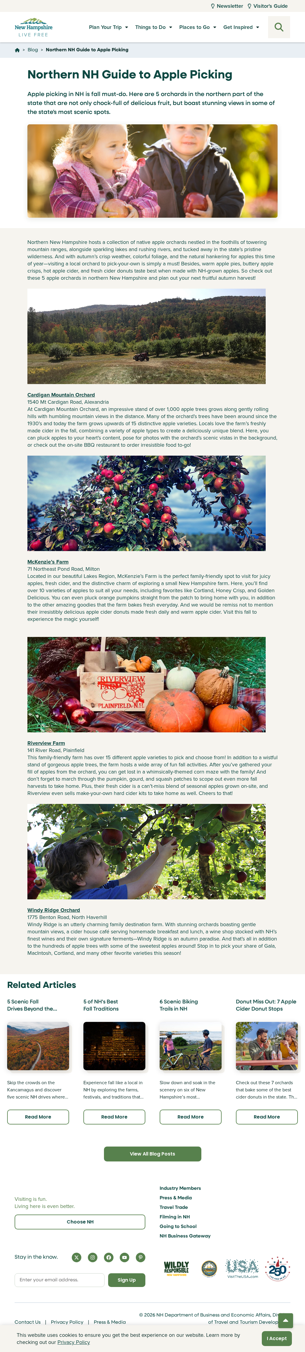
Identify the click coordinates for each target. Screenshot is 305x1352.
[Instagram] (92, 1257)
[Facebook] (108, 1257)
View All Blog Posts (152, 1153)
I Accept (277, 1338)
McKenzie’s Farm (48, 562)
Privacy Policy (67, 1322)
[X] (76, 1257)
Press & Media (176, 1198)
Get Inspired (238, 27)
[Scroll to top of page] (285, 1320)
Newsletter (230, 6)
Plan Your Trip (105, 27)
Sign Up (127, 1280)
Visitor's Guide (270, 6)
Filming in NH (175, 1217)
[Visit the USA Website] (242, 1269)
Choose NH (80, 1221)
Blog (33, 50)
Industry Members (180, 1188)
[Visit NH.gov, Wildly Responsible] (176, 1268)
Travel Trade (174, 1207)
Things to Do (150, 27)
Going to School (178, 1226)
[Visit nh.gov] (209, 1269)
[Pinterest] (140, 1257)
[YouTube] (124, 1257)
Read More (38, 1116)
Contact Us (28, 1322)
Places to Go (194, 27)
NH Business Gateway (185, 1236)
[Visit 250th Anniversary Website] (277, 1268)
